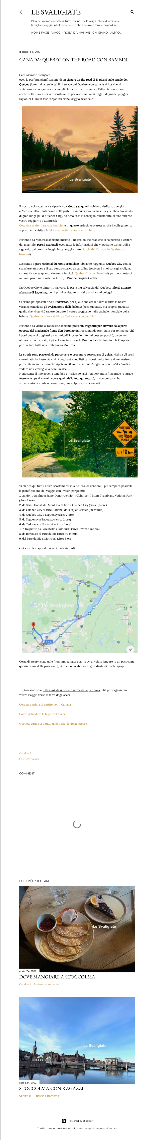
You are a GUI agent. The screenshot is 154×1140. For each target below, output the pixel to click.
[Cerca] (132, 11)
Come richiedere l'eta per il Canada (42, 714)
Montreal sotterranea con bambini (71, 230)
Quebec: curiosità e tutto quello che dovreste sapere (53, 723)
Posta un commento (46, 984)
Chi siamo (100, 32)
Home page (40, 32)
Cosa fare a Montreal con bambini (41, 225)
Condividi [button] (25, 753)
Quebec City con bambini (91, 273)
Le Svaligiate (56, 12)
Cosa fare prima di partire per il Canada (45, 704)
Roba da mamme (77, 32)
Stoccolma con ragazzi (51, 1088)
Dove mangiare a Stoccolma (57, 977)
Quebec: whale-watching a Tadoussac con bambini (62, 316)
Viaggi (56, 32)
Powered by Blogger (80, 1120)
